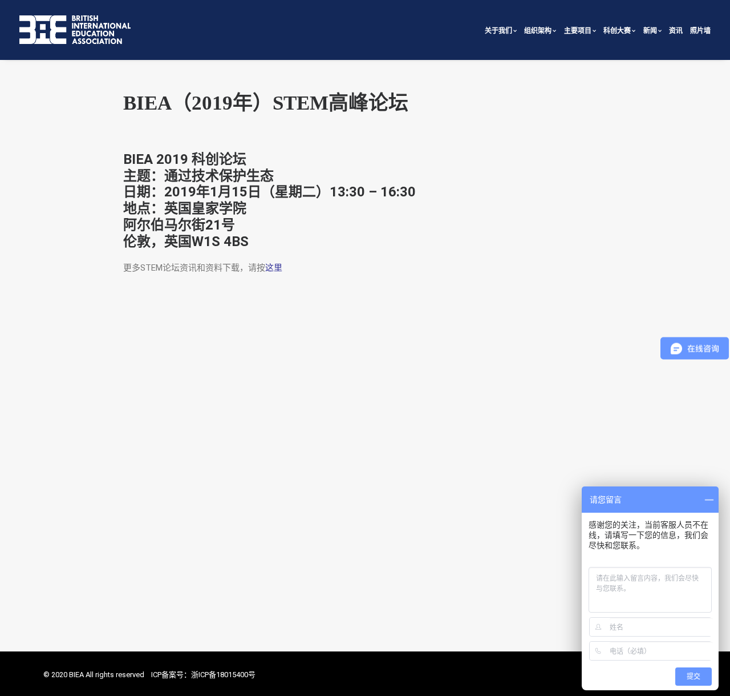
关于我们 (498, 31)
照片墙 (700, 31)
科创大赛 (617, 31)
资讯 (676, 31)
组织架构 (537, 31)
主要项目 (577, 31)
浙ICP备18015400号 (223, 674)
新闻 (650, 31)
